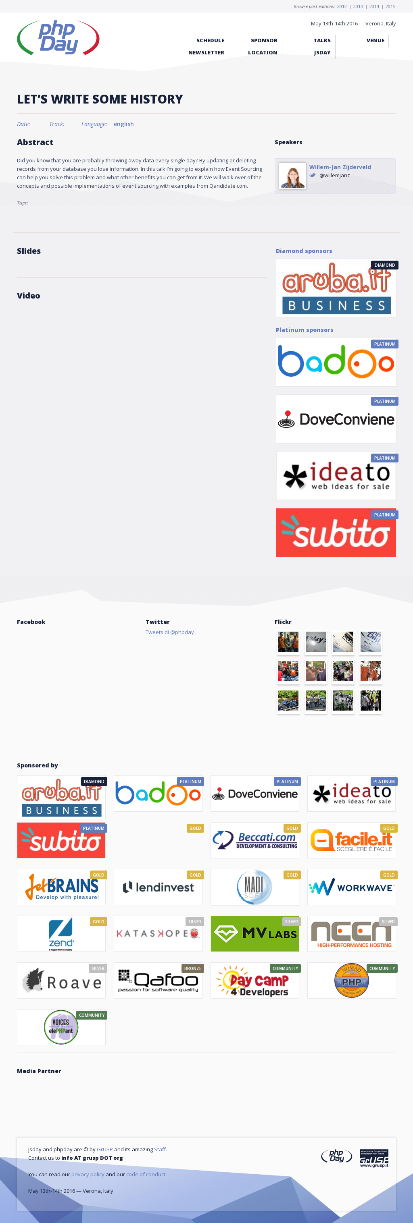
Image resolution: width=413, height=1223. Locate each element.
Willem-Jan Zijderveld (340, 167)
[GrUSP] (343, 642)
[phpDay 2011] (370, 642)
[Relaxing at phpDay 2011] (343, 701)
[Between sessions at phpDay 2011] (316, 701)
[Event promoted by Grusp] (374, 1159)
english (124, 124)
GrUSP (105, 1149)
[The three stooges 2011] (288, 642)
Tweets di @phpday (170, 632)
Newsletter (206, 52)
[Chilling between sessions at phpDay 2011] (288, 701)
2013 (358, 6)
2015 (390, 6)
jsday (322, 52)
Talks (322, 40)
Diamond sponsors (304, 251)
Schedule (210, 40)
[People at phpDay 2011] (370, 701)
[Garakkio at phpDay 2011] (370, 672)
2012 (342, 6)
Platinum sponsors (305, 330)
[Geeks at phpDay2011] (343, 672)
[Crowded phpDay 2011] (316, 672)
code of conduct (145, 1174)
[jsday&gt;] (316, 642)
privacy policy (87, 1174)
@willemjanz (334, 175)
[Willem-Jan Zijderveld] (292, 176)
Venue (375, 40)
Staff (160, 1149)
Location (262, 52)
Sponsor (264, 40)
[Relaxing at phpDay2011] (288, 672)
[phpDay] (337, 1157)
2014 (374, 6)
